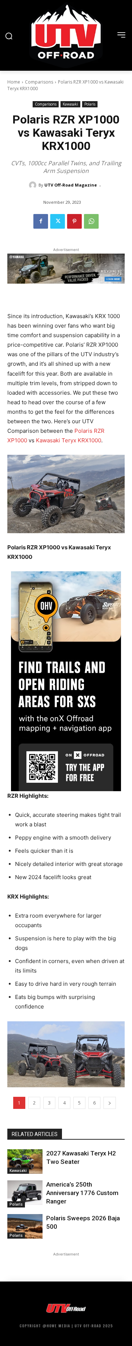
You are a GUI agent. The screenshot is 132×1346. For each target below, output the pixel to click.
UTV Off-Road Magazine (70, 185)
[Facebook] (40, 221)
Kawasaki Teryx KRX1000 (68, 440)
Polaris (89, 104)
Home (13, 82)
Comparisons (39, 82)
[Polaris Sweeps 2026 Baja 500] (25, 1226)
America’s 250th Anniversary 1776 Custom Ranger (82, 1193)
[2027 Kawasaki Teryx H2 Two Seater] (25, 1161)
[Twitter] (57, 221)
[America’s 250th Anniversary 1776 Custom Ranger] (25, 1192)
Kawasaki (70, 104)
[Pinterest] (74, 221)
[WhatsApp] (91, 221)
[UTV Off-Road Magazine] (33, 185)
